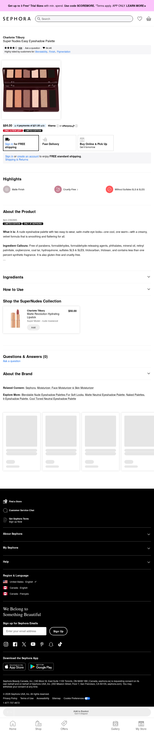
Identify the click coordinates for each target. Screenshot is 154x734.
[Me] (90, 726)
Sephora (31, 388)
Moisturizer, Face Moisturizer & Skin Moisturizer (65, 388)
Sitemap (56, 698)
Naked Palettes (135, 394)
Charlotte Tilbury (14, 37)
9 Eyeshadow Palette (15, 398)
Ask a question (32, 47)
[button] (57, 126)
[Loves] (139, 18)
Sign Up (58, 631)
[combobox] (84, 19)
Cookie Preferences (74, 698)
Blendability (41, 51)
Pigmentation (63, 51)
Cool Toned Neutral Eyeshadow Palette (52, 398)
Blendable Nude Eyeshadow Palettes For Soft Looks (53, 394)
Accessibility (43, 698)
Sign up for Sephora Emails (20, 623)
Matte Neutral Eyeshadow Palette (105, 394)
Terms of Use (27, 698)
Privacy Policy (10, 698)
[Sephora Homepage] (17, 19)
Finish (52, 51)
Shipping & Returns (16, 159)
